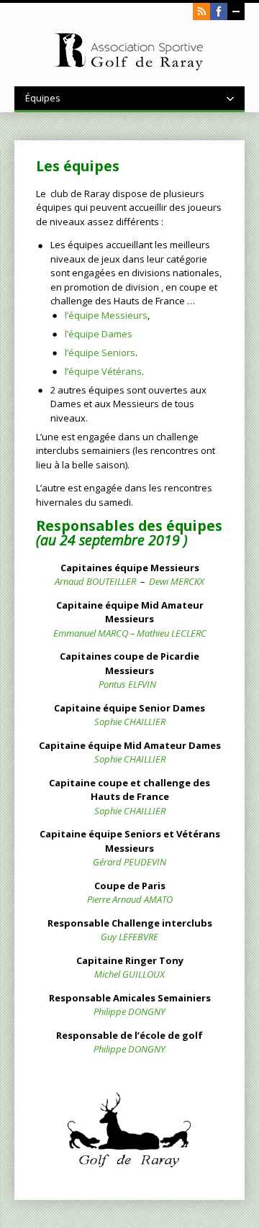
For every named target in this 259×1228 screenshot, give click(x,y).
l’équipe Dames (98, 333)
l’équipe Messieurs (106, 315)
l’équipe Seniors (100, 352)
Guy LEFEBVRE (129, 936)
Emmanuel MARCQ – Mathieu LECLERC (129, 633)
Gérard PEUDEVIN (129, 861)
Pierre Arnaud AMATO (130, 899)
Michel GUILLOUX (129, 974)
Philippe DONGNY (129, 1011)
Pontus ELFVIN (127, 684)
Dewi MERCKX (176, 581)
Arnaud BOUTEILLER (95, 581)
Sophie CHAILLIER (129, 721)
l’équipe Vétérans (103, 371)
